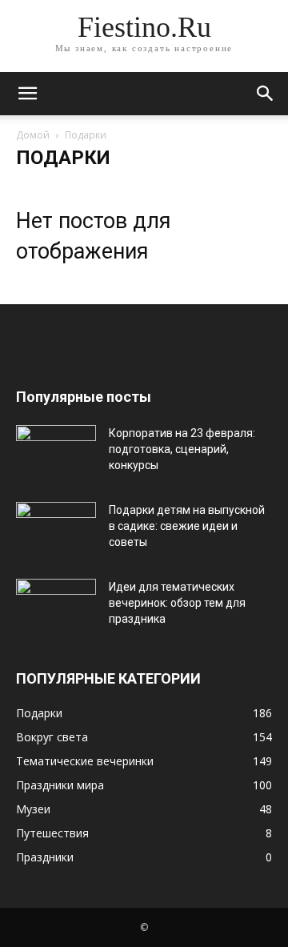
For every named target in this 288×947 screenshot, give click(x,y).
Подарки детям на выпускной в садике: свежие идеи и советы (187, 526)
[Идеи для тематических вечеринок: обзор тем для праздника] (56, 607)
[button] (27, 93)
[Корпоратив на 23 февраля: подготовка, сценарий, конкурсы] (56, 453)
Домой (33, 135)
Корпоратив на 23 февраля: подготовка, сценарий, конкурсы (182, 449)
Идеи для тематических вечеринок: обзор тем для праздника (177, 602)
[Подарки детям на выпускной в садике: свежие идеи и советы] (56, 530)
